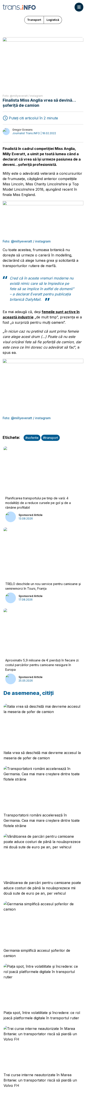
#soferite (32, 438)
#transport (50, 438)
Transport (34, 19)
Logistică (53, 19)
